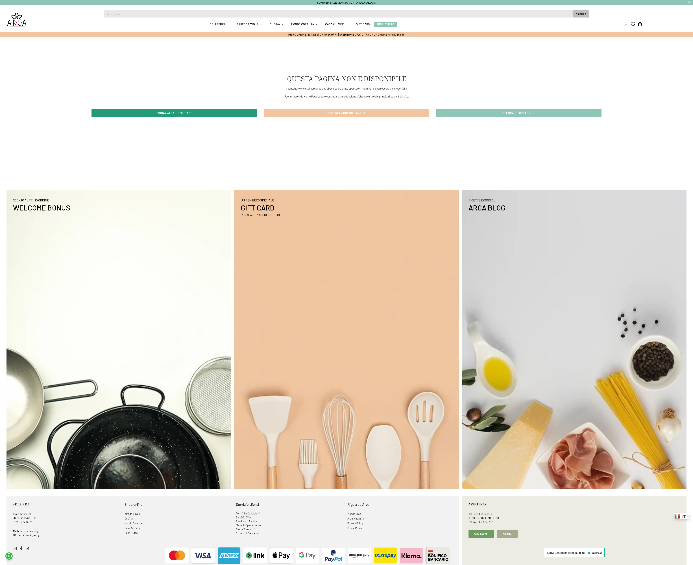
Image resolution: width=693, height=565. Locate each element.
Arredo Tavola (248, 24)
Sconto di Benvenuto (248, 533)
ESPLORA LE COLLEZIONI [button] (519, 113)
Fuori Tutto (385, 24)
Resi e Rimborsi (245, 529)
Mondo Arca (354, 513)
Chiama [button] (507, 534)
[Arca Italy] (16, 19)
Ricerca (581, 14)
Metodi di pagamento (248, 525)
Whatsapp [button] (481, 534)
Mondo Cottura (302, 24)
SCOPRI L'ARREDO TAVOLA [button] (346, 113)
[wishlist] (633, 24)
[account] (627, 24)
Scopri (332, 34)
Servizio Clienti (244, 517)
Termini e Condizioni (248, 513)
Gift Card (363, 24)
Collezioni (217, 24)
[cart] (639, 24)
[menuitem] (219, 24)
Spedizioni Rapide (246, 521)
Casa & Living (335, 24)
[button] (15, 549)
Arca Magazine (356, 518)
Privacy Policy (355, 523)
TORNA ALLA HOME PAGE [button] (174, 113)
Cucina (275, 24)
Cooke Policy (354, 528)
